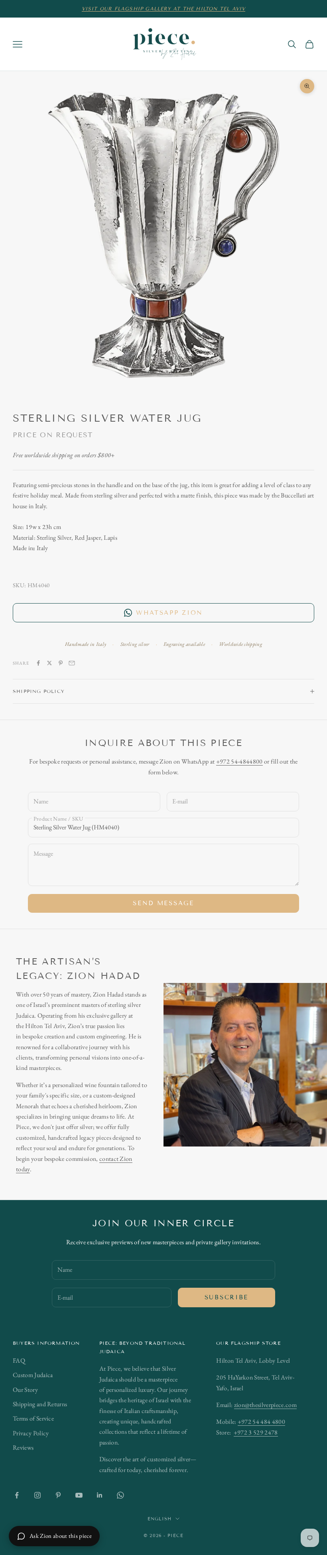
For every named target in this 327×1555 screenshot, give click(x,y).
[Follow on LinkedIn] (100, 1495)
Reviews (23, 1447)
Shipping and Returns (40, 1404)
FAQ (19, 1360)
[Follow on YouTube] (79, 1495)
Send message (163, 903)
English (160, 1518)
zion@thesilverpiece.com (265, 1405)
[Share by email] (72, 663)
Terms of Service (33, 1418)
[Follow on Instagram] (37, 1495)
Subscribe (226, 1297)
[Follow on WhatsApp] (120, 1495)
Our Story (25, 1389)
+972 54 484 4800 (261, 1421)
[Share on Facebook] (38, 663)
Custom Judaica (33, 1375)
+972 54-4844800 (239, 761)
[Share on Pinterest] (60, 663)
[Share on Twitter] (49, 663)
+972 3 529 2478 (256, 1432)
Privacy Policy (31, 1433)
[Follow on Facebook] (17, 1495)
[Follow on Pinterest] (58, 1495)
